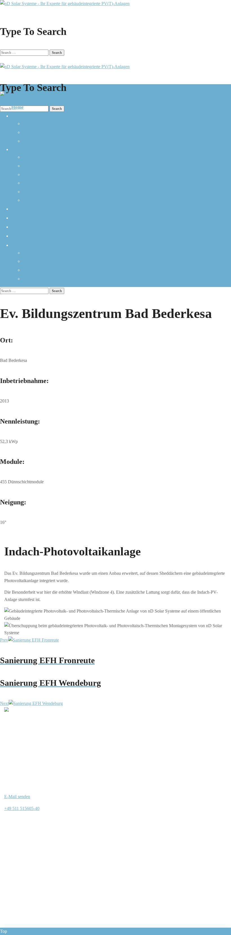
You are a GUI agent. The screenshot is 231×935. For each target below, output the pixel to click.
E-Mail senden (17, 796)
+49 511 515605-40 (21, 808)
